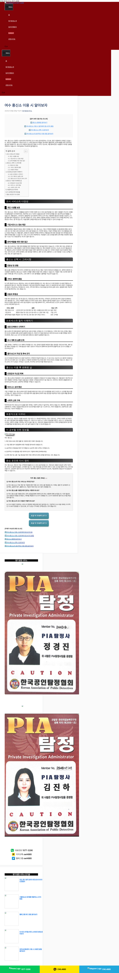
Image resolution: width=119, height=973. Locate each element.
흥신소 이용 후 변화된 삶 (14, 181)
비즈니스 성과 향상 (16, 185)
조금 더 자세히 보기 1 (39, 516)
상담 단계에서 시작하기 (16, 174)
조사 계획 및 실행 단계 (17, 176)
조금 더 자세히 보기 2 (39, 523)
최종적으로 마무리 (12, 190)
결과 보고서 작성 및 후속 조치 (19, 178)
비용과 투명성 (14, 169)
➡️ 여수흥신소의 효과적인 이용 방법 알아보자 (38, 134)
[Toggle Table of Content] (25, 151)
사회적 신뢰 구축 (15, 187)
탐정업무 (11, 33)
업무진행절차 (12, 27)
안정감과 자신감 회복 (16, 183)
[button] (6, 47)
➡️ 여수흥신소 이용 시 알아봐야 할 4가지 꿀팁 (38, 126)
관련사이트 (11, 39)
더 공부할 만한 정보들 (13, 192)
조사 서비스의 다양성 (13, 154)
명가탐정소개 (12, 21)
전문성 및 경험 (14, 165)
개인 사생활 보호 (14, 156)
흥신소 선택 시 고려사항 (14, 163)
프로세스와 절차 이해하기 (14, 172)
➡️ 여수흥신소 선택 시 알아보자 (39, 130)
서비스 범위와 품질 (16, 167)
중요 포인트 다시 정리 (13, 194)
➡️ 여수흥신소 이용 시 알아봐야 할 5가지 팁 (18, 532)
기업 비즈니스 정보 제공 (16, 158)
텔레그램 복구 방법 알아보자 (28, 914)
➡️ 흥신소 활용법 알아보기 (38, 122)
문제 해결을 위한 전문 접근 (17, 160)
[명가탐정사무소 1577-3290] (14, 3)
